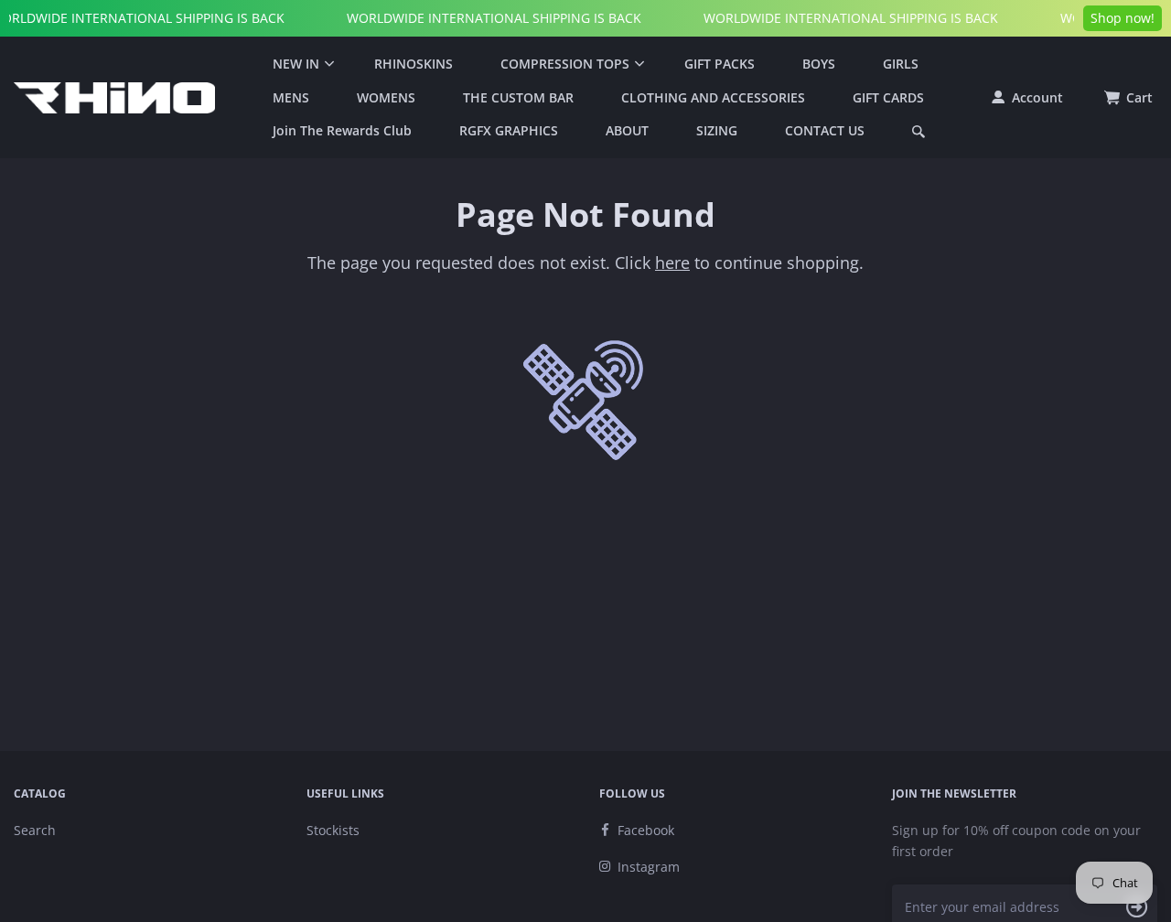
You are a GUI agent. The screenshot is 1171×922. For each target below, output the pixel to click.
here (672, 262)
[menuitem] (299, 64)
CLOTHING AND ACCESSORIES (713, 97)
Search (35, 830)
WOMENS (386, 97)
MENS (291, 97)
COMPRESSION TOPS (564, 63)
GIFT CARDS (888, 97)
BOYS (818, 63)
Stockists (333, 830)
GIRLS (901, 63)
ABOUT (627, 130)
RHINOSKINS (413, 63)
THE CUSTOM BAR (518, 97)
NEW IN (296, 63)
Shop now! (1122, 18)
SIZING (716, 130)
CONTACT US (825, 130)
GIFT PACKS (719, 63)
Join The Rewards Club (342, 130)
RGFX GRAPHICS (508, 130)
